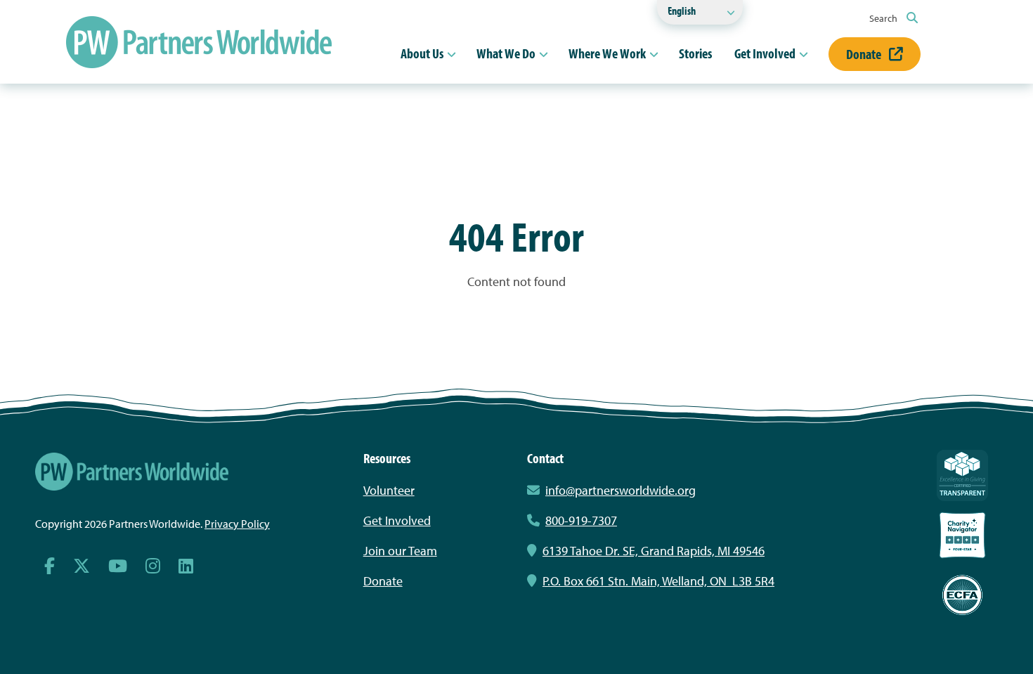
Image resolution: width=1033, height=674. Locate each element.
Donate (864, 54)
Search (884, 18)
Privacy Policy (237, 524)
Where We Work (607, 53)
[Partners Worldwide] (199, 42)
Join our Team (400, 551)
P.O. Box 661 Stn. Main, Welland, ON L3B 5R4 (658, 581)
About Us (422, 53)
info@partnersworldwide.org (620, 490)
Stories (695, 53)
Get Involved (764, 53)
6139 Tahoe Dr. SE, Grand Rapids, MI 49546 (654, 551)
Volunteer (389, 490)
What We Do (505, 53)
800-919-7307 (581, 520)
